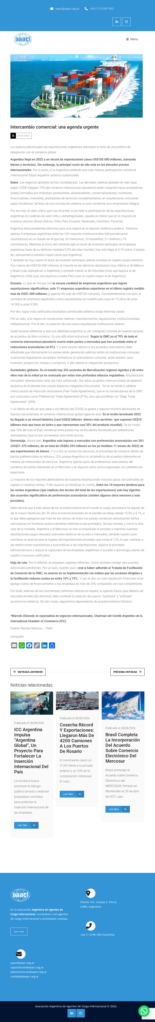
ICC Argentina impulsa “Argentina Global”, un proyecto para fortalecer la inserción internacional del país (31, 751)
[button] (144, 1011)
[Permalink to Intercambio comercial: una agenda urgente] (76, 86)
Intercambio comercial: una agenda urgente (54, 127)
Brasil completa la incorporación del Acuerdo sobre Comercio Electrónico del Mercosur (122, 748)
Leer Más (23, 825)
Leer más (19, 931)
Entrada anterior (30, 672)
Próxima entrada (125, 672)
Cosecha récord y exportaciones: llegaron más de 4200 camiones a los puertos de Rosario (77, 738)
